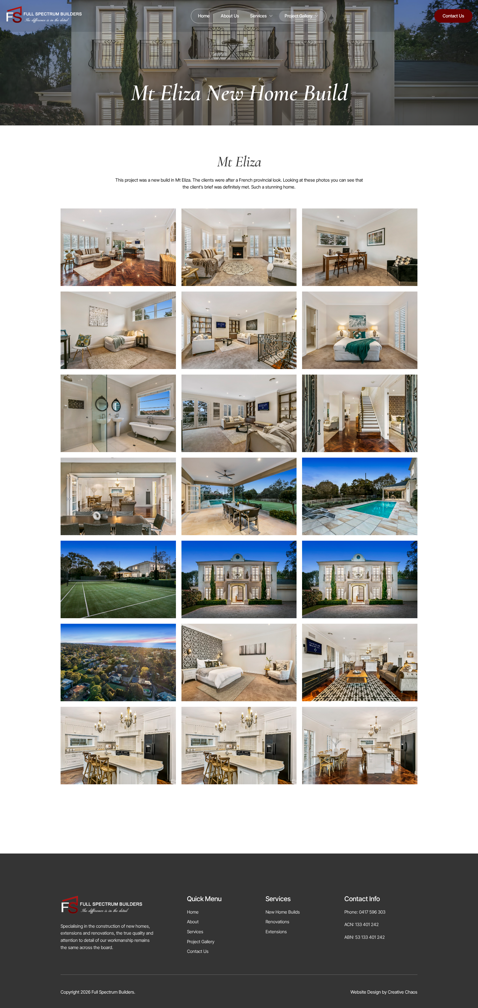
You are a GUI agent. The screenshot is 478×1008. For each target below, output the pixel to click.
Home (204, 16)
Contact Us (453, 16)
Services (258, 16)
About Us (230, 16)
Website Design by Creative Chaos (383, 992)
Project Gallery (298, 16)
